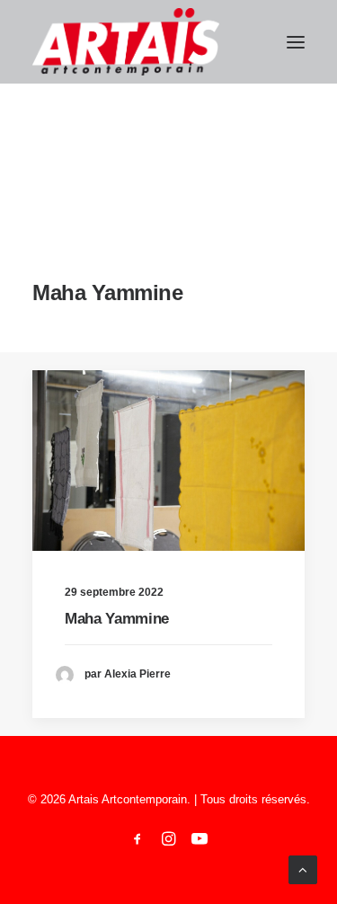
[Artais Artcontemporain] (125, 41)
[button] (295, 42)
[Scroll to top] (302, 868)
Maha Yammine (117, 618)
